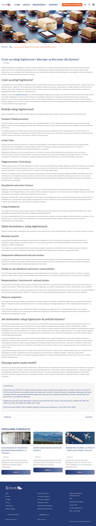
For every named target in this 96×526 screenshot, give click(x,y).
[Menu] (85, 5)
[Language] (93, 5)
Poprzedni (7, 417)
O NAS (17, 5)
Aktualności (9, 505)
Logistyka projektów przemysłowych (75, 494)
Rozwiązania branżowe (44, 509)
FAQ (6, 493)
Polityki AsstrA (41, 519)
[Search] (89, 4)
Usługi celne (73, 505)
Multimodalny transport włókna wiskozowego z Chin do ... (14, 450)
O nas (7, 502)
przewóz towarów (22, 94)
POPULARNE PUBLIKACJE (15, 429)
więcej (16, 472)
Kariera (7, 496)
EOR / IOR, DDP (74, 511)
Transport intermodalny (45, 505)
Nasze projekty (10, 509)
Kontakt (7, 499)
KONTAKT (53, 5)
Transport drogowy (43, 499)
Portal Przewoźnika (10, 519)
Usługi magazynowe (75, 508)
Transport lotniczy (43, 493)
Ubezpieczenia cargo (76, 502)
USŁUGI (26, 5)
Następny (89, 417)
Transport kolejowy (43, 496)
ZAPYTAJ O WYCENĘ (72, 5)
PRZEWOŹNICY (39, 5)
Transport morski (42, 502)
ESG (70, 498)
